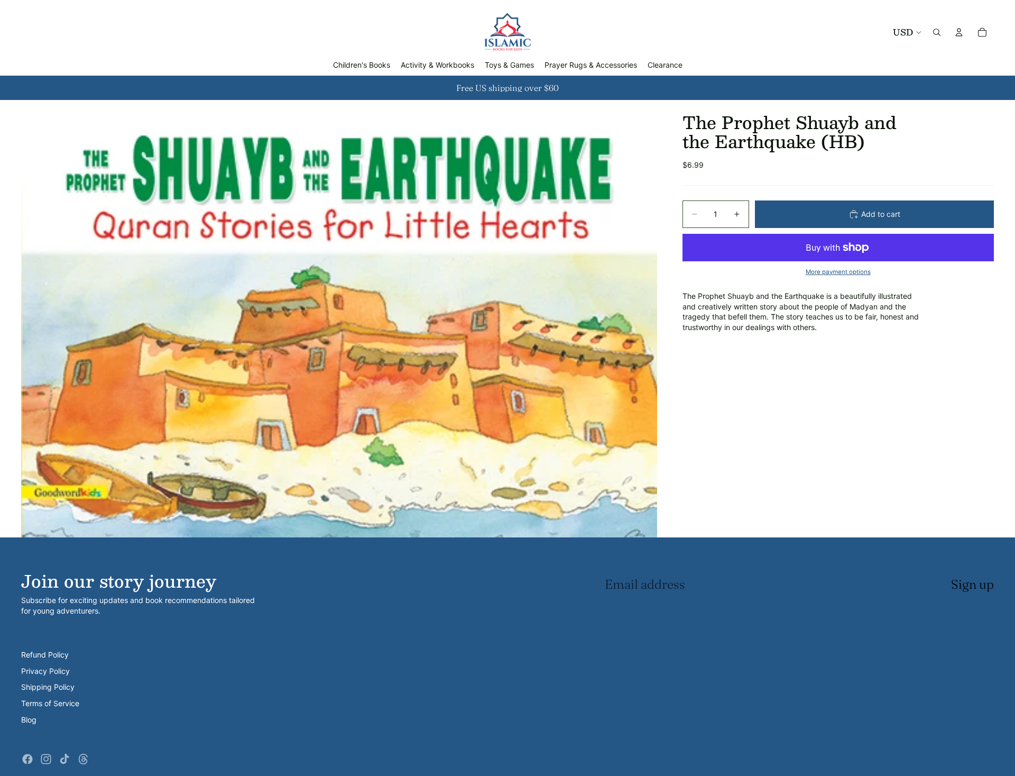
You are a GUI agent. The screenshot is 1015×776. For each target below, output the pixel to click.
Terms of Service (50, 703)
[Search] (936, 32)
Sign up (972, 584)
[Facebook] (27, 759)
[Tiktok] (64, 759)
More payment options (838, 272)
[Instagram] (46, 759)
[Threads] (83, 759)
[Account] (959, 32)
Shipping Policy (48, 686)
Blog (28, 719)
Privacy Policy (45, 671)
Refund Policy (45, 654)
